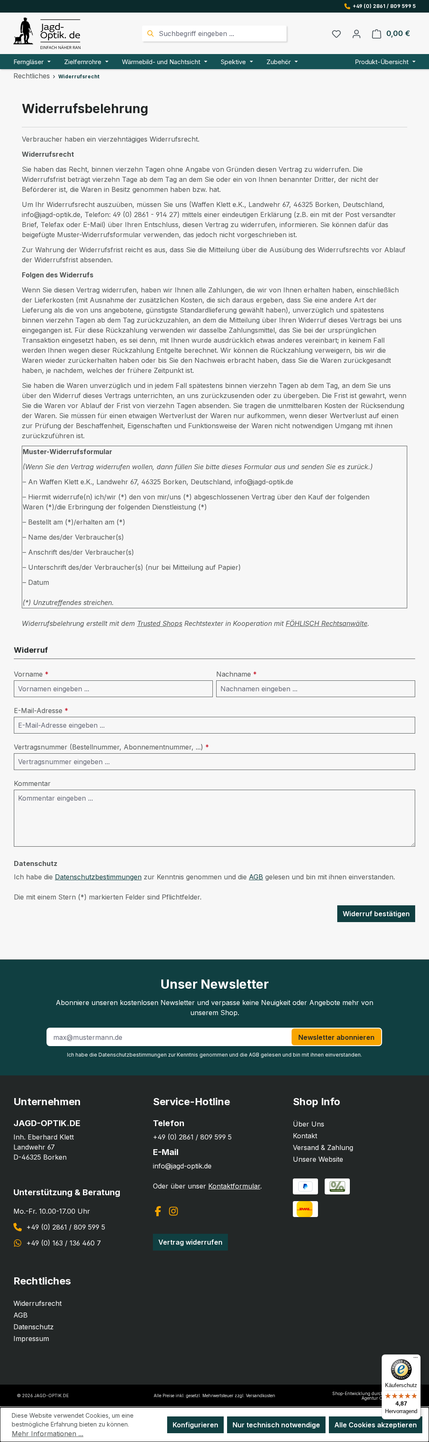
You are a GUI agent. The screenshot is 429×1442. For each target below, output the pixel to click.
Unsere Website (318, 1159)
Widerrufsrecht (37, 1303)
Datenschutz (33, 1327)
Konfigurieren (195, 1425)
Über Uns (308, 1124)
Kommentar (32, 783)
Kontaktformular (234, 1186)
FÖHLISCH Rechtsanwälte (326, 623)
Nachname (236, 674)
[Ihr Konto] (356, 33)
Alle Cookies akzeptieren (375, 1425)
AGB (256, 877)
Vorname (31, 674)
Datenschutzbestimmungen (98, 877)
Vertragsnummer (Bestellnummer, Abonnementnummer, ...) (111, 747)
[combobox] (222, 33)
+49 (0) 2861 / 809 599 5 (384, 6)
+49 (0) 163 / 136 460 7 (63, 1243)
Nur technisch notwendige (276, 1425)
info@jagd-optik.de (182, 1166)
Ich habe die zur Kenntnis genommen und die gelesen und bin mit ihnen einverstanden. (214, 1055)
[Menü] (416, 1359)
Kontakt (305, 1136)
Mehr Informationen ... (47, 1433)
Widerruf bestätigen (376, 914)
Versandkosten (260, 1395)
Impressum (31, 1338)
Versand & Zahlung (323, 1147)
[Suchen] (149, 33)
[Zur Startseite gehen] (46, 33)
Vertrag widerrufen (190, 1242)
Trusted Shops (159, 623)
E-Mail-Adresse (41, 710)
